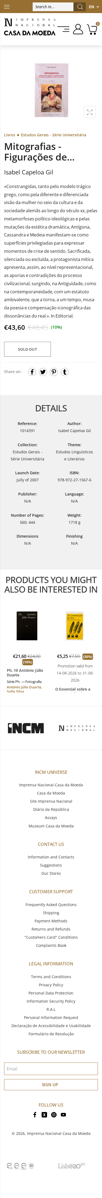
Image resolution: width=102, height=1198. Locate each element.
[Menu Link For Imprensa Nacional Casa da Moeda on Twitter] (44, 1114)
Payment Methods (51, 920)
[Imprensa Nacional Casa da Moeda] (29, 29)
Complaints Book (51, 945)
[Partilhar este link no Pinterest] (54, 372)
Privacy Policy (51, 984)
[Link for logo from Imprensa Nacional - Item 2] (76, 728)
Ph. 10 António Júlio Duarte (25, 672)
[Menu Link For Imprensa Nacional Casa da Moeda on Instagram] (54, 1114)
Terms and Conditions (51, 976)
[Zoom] (89, 111)
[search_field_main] (80, 6)
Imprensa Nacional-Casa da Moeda (51, 784)
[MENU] (63, 29)
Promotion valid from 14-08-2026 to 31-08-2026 (75, 673)
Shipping (51, 912)
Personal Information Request (51, 1017)
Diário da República (51, 809)
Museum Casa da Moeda (51, 826)
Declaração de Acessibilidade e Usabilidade (51, 1025)
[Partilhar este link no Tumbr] (65, 372)
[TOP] (7, 6)
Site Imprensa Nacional (51, 801)
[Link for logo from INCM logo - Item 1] (25, 728)
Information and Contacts (51, 857)
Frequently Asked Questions (51, 904)
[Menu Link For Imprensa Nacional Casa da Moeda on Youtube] (63, 1114)
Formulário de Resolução (51, 1033)
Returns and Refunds (51, 929)
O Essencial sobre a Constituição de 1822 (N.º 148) (74, 691)
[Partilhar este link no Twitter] (43, 372)
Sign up (50, 1084)
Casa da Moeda (51, 793)
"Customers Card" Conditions (51, 937)
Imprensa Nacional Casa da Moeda (59, 1133)
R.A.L (51, 1009)
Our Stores (51, 873)
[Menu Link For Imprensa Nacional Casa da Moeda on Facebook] (35, 1114)
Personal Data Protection (51, 993)
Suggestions (51, 865)
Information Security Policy (51, 1001)
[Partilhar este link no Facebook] (32, 372)
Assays (51, 817)
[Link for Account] (77, 29)
